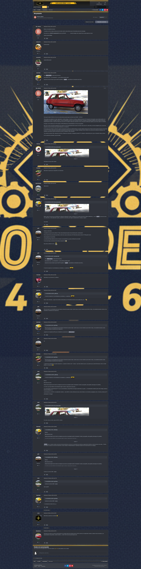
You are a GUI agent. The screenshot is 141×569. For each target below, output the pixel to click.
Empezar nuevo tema (89, 21)
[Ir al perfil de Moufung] (38, 149)
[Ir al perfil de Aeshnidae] (38, 78)
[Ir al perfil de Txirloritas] (38, 280)
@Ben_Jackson (48, 75)
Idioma (35, 566)
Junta (38, 513)
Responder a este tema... (44, 552)
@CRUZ (45, 444)
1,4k (38, 286)
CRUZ (38, 371)
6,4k (39, 84)
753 (38, 239)
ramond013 (38, 57)
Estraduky (38, 353)
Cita (47, 38)
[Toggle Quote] (45, 202)
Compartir (96, 17)
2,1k (38, 542)
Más (105, 4)
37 (38, 68)
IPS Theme (36, 565)
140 (38, 524)
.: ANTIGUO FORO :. (99, 4)
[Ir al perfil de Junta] (38, 518)
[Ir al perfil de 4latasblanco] (38, 536)
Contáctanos (43, 566)
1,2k (38, 382)
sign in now (56, 548)
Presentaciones (50, 17)
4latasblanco (38, 530)
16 (38, 155)
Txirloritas (38, 274)
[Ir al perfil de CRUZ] (38, 377)
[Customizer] (48, 7)
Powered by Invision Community (99, 566)
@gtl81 (65, 79)
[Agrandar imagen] (66, 101)
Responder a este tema (101, 21)
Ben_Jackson (40, 16)
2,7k (39, 53)
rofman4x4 (38, 41)
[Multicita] (45, 38)
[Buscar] (107, 7)
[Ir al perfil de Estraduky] (38, 173)
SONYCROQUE (38, 183)
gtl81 (38, 228)
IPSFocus (40, 565)
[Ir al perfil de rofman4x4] (38, 47)
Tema (39, 566)
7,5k (38, 179)
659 (38, 194)
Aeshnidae (38, 72)
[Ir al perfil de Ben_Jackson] (35, 17)
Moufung (38, 143)
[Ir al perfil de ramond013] (38, 63)
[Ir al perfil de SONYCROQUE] (38, 189)
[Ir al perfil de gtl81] (38, 233)
